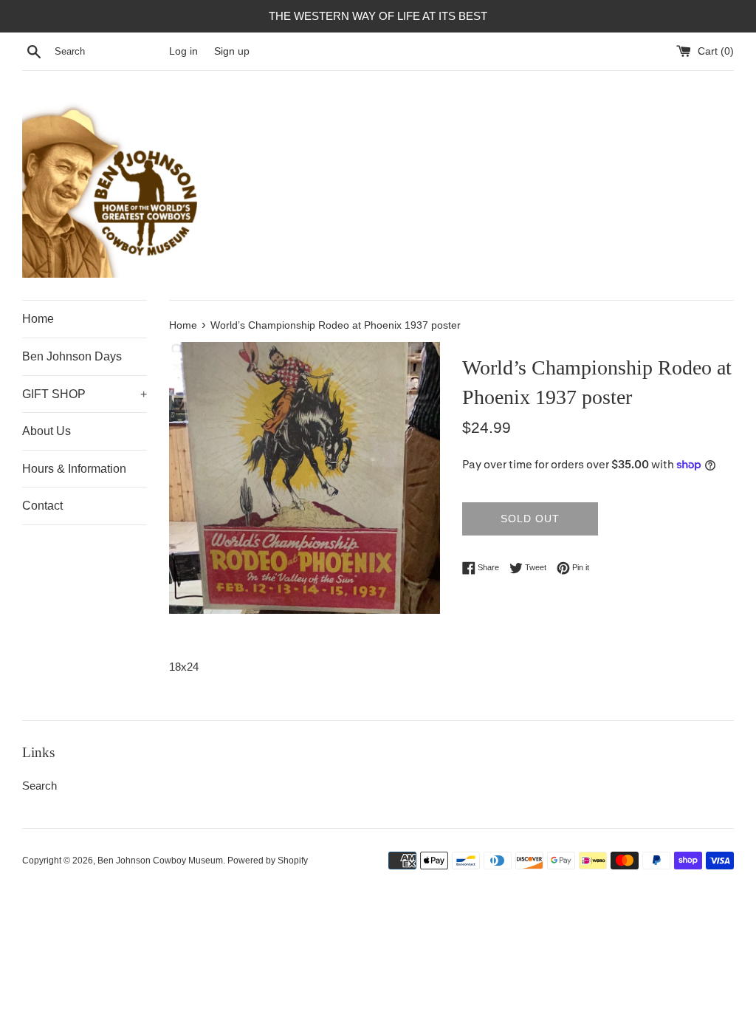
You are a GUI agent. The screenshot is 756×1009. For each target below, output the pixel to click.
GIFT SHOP (84, 394)
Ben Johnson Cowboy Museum (160, 860)
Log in (183, 51)
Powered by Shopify (267, 860)
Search (39, 785)
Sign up (232, 51)
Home (38, 318)
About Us (46, 431)
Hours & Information (74, 468)
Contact (42, 505)
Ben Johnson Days (72, 356)
